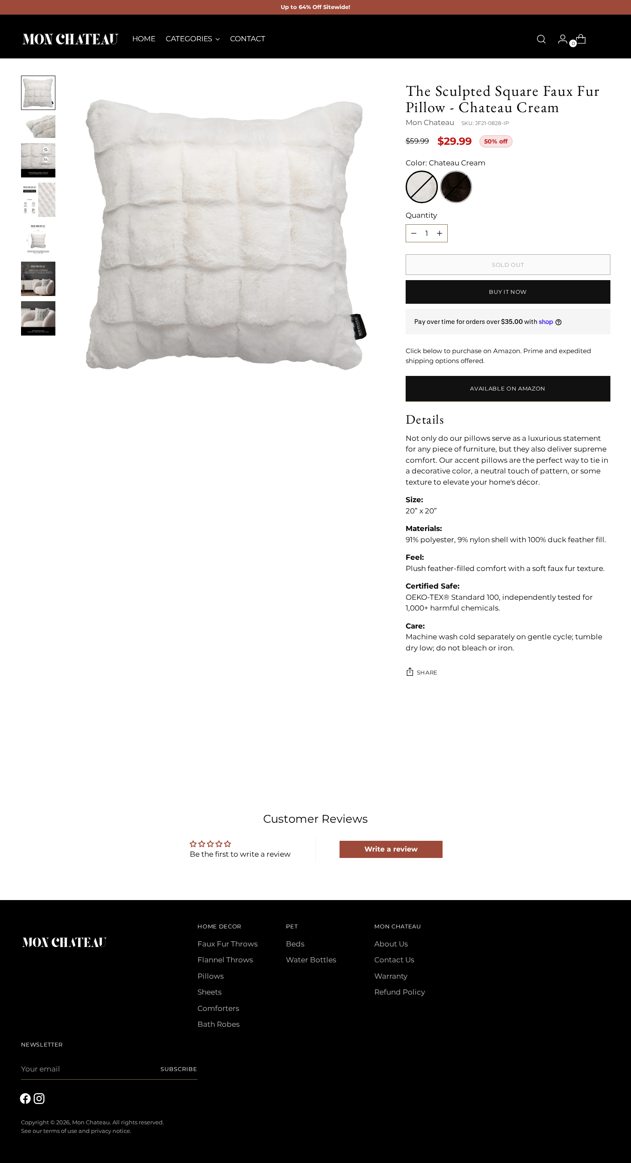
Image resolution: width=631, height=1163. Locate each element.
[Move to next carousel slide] (603, 754)
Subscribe (179, 1068)
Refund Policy (399, 992)
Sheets (209, 992)
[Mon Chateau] (70, 39)
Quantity (421, 215)
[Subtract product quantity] (439, 233)
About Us (391, 944)
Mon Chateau (430, 122)
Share (427, 672)
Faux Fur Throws (227, 944)
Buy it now (508, 291)
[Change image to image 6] (38, 279)
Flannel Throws (225, 959)
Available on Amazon (508, 388)
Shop (599, 38)
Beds (295, 944)
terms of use (60, 1130)
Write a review (391, 849)
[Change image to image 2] (38, 126)
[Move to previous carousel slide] (583, 754)
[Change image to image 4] (38, 200)
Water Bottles (311, 959)
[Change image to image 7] (38, 318)
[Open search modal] (541, 39)
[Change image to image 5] (38, 239)
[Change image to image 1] (38, 93)
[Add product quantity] (414, 233)
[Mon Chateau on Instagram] (40, 1100)
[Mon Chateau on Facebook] (26, 1100)
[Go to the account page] (559, 39)
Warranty (390, 976)
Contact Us (394, 959)
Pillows (210, 976)
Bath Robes (218, 1024)
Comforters (218, 1008)
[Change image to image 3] (38, 160)
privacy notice (110, 1130)
